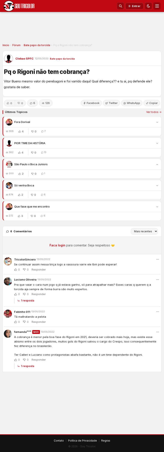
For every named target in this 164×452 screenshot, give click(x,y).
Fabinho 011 (22, 311)
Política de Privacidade (82, 440)
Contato (59, 440)
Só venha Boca (24, 185)
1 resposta (27, 300)
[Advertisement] (82, 29)
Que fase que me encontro (32, 206)
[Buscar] (120, 6)
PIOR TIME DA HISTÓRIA (29, 143)
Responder (39, 269)
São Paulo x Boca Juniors (31, 164)
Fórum (16, 45)
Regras (105, 440)
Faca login (57, 245)
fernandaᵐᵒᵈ (22, 332)
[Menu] (157, 6)
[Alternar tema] (148, 6)
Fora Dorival (22, 122)
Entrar (136, 6)
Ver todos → (153, 112)
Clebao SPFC (24, 58)
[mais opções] (157, 259)
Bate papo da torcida (37, 45)
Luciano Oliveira (25, 279)
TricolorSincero (25, 259)
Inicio (6, 45)
